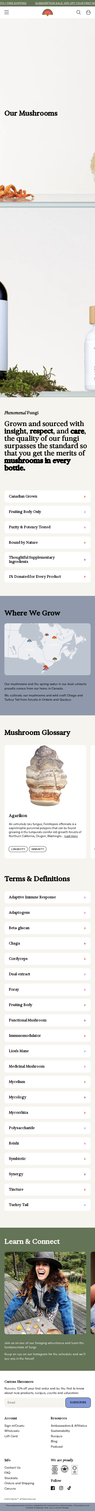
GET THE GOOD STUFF (70, 768)
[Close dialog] (90, 733)
